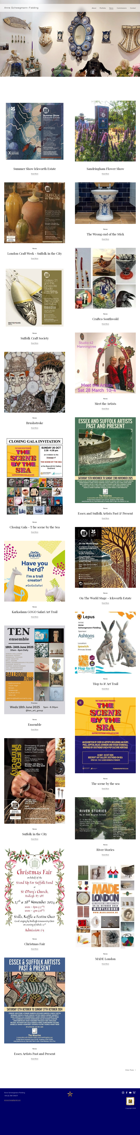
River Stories (105, 850)
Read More (34, 174)
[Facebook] (127, 1092)
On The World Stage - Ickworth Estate (105, 598)
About (94, 8)
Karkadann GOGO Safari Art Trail (34, 612)
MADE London (105, 959)
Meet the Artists (105, 404)
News (111, 8)
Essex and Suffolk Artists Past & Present (105, 513)
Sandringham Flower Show (105, 169)
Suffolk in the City (34, 834)
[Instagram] (123, 1092)
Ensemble (34, 724)
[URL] (134, 1092)
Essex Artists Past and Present (34, 1054)
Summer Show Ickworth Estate (34, 169)
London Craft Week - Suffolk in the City (34, 253)
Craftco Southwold (105, 319)
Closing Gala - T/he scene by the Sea (35, 527)
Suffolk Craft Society (35, 338)
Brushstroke (34, 423)
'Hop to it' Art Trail (105, 684)
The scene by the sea (105, 783)
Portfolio (103, 8)
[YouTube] (130, 1092)
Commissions (122, 8)
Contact (133, 8)
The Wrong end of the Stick (105, 234)
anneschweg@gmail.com (12, 1100)
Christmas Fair (34, 944)
